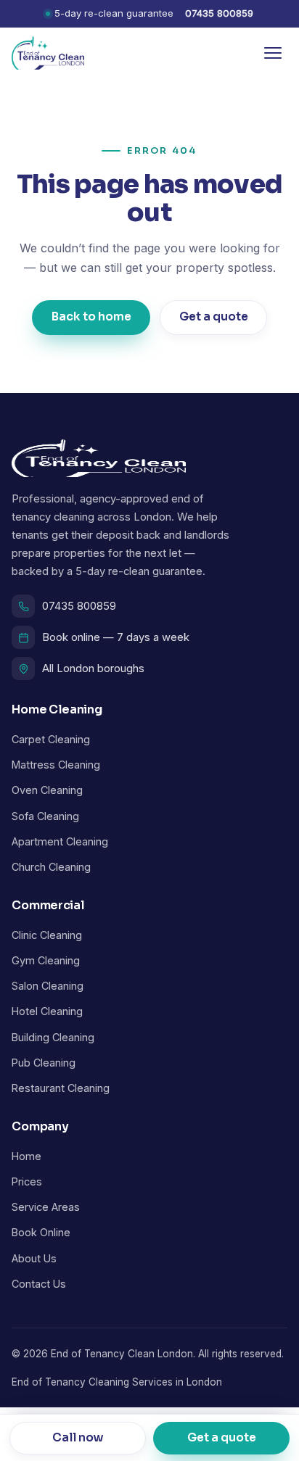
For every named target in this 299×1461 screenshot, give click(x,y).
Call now (78, 1437)
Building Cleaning (53, 1037)
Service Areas (46, 1207)
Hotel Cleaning (47, 1011)
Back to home (91, 317)
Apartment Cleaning (60, 841)
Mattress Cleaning (56, 764)
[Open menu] (272, 53)
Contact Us (39, 1284)
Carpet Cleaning (51, 739)
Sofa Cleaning (45, 816)
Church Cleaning (51, 867)
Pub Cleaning (43, 1062)
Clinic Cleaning (47, 935)
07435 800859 (219, 13)
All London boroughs (93, 668)
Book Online (41, 1232)
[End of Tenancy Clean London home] (48, 53)
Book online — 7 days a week (115, 637)
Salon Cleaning (47, 986)
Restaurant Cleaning (61, 1088)
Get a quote (213, 317)
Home (26, 1156)
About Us (34, 1258)
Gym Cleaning (46, 960)
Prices (27, 1181)
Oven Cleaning (47, 790)
